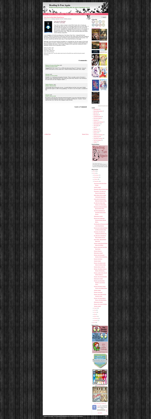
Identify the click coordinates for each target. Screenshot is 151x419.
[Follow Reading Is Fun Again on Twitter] (100, 22)
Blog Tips (96, 112)
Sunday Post (96, 136)
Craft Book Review (97, 116)
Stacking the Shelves (98, 134)
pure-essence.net (66, 416)
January (95, 320)
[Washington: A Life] (103, 40)
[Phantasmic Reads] (100, 385)
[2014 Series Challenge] (100, 368)
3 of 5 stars (62, 22)
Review (49, 18)
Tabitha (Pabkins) (49, 84)
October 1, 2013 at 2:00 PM (50, 85)
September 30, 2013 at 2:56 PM (51, 75)
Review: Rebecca (98, 251)
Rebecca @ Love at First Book (52, 65)
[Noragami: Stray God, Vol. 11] (103, 65)
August (95, 308)
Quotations (96, 129)
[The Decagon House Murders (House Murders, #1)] (95, 90)
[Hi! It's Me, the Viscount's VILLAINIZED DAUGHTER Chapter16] (103, 77)
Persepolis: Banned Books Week (101, 189)
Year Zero (56, 21)
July (95, 310)
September (96, 181)
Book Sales (96, 114)
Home (45, 14)
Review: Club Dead (98, 292)
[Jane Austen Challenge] (100, 352)
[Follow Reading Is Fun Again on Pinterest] (96, 26)
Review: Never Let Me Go (99, 266)
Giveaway (96, 120)
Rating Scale (68, 14)
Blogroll (85, 14)
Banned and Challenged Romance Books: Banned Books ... (100, 220)
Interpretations (97, 123)
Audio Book (96, 109)
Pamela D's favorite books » (103, 105)
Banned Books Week (98, 111)
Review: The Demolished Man (100, 276)
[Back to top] (106, 416)
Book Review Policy (77, 14)
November (96, 177)
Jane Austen (96, 125)
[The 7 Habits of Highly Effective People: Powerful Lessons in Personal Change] (103, 52)
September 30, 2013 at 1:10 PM (51, 66)
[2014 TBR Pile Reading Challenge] (100, 401)
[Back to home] (105, 416)
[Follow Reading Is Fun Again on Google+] (96, 22)
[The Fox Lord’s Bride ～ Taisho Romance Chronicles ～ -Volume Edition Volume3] (95, 77)
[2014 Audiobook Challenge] (100, 384)
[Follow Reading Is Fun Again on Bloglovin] (93, 22)
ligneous (59, 416)
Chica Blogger (80, 416)
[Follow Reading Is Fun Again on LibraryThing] (93, 26)
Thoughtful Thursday (59, 14)
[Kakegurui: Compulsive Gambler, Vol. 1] (95, 65)
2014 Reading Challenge (100, 403)
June (95, 312)
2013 (94, 173)
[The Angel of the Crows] (95, 103)
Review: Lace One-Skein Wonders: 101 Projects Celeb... (99, 282)
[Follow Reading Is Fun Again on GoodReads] (103, 22)
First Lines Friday (97, 118)
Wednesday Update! (98, 216)
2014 (94, 171)
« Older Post (47, 134)
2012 (94, 322)
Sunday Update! (97, 187)
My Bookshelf (92, 14)
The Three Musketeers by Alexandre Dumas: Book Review (100, 212)
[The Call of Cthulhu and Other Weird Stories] (95, 52)
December (96, 175)
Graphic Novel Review (98, 121)
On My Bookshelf (96, 28)
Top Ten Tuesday (97, 140)
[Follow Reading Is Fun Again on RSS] (100, 26)
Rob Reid (63, 21)
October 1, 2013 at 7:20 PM (50, 96)
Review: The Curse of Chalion (100, 304)
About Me (50, 14)
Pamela (98, 405)
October (95, 179)
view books (106, 414)
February (96, 318)
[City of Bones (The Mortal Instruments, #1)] (95, 40)
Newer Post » (85, 134)
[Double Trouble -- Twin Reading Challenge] (100, 341)
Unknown (47, 74)
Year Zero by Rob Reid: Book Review (54, 17)
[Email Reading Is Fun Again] (103, 26)
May (95, 314)
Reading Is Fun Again (59, 5)
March (95, 316)
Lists (94, 127)
